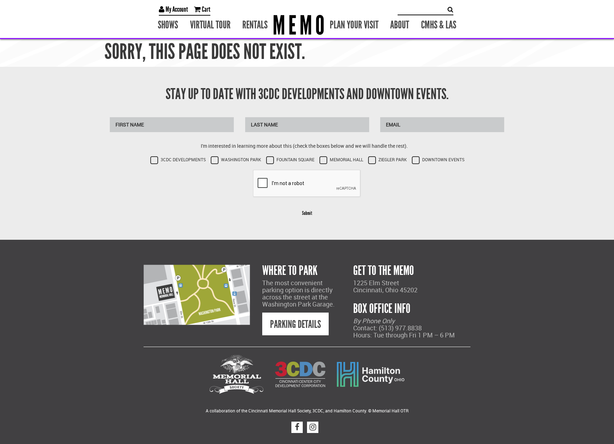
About (393, 23)
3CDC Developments (183, 158)
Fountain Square (295, 158)
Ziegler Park (392, 158)
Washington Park (241, 158)
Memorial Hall (346, 158)
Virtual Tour (217, 23)
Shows (179, 23)
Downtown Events (443, 158)
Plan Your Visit (352, 23)
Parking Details (295, 322)
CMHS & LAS (428, 23)
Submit (307, 212)
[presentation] (307, 182)
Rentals (258, 23)
